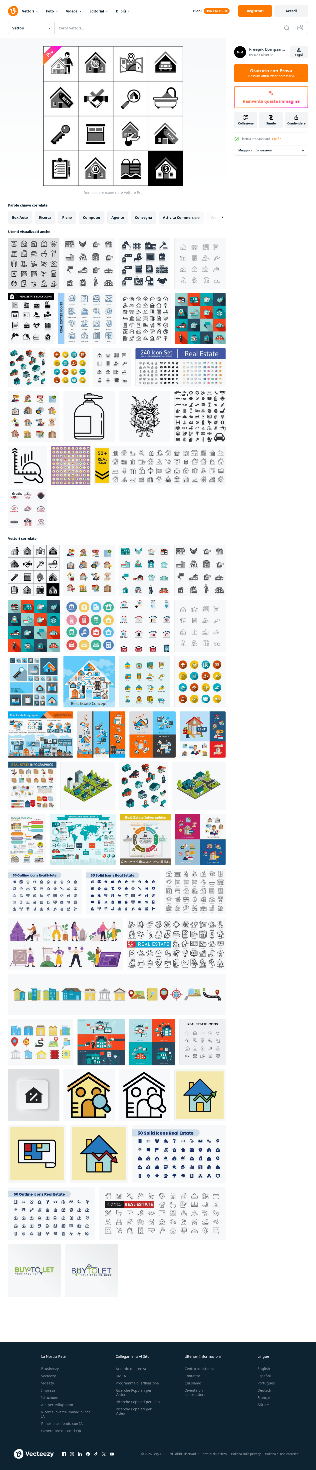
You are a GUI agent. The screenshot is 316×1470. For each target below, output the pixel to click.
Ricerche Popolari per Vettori (134, 1392)
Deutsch (264, 1390)
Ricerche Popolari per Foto (138, 1401)
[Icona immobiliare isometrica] (27, 367)
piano (67, 217)
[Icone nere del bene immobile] (144, 263)
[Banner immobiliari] (101, 734)
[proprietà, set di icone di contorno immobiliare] (145, 318)
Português (266, 1383)
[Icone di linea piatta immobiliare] (144, 681)
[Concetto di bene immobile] (89, 681)
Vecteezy (48, 1375)
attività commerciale (181, 217)
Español (264, 1375)
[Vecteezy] (13, 11)
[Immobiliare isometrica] (87, 786)
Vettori (28, 11)
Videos (71, 11)
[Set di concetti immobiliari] (203, 734)
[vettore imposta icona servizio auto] (200, 416)
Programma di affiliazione (137, 1383)
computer (91, 217)
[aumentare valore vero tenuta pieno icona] (200, 1095)
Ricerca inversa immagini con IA (66, 1414)
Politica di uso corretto (282, 1454)
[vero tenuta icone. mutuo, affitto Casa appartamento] (195, 891)
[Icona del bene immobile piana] (144, 570)
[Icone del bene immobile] (33, 681)
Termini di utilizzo (214, 1454)
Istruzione (49, 1397)
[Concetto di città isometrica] (199, 786)
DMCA (121, 1375)
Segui (299, 55)
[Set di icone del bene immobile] (89, 263)
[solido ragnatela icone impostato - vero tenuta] (123, 891)
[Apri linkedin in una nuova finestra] (80, 1454)
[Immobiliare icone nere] (33, 570)
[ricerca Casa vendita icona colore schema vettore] (89, 1095)
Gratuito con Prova (271, 73)
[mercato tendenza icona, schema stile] (27, 465)
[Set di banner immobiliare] (101, 1042)
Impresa (48, 1390)
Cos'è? (276, 139)
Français (265, 1397)
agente (117, 217)
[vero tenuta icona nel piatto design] (145, 626)
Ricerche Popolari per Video (134, 1411)
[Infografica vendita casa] (27, 839)
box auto (20, 217)
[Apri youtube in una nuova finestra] (112, 1454)
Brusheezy (50, 1368)
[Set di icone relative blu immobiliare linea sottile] (87, 318)
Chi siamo (193, 1383)
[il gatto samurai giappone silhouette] (144, 416)
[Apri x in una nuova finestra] (104, 1454)
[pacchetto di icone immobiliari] (180, 367)
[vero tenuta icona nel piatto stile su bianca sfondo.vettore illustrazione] (90, 626)
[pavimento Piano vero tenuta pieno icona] (37, 1154)
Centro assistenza (199, 1368)
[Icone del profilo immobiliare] (200, 263)
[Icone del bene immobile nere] (31, 318)
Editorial (96, 11)
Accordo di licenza (131, 1368)
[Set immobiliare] (152, 734)
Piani (197, 10)
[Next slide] (218, 218)
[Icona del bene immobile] (200, 318)
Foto (50, 11)
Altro (262, 1405)
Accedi (291, 10)
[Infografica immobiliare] (40, 734)
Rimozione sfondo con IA (62, 1423)
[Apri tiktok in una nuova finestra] (96, 1454)
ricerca (45, 217)
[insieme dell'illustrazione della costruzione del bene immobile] (40, 1042)
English (264, 1368)
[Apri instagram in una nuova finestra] (72, 1454)
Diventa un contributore (195, 1392)
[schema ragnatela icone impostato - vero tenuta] (45, 891)
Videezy (47, 1383)
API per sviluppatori (57, 1404)
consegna (143, 217)
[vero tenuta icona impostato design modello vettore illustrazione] (117, 994)
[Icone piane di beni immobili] (69, 367)
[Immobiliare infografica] (145, 839)
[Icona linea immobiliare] (33, 263)
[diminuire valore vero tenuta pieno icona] (99, 1154)
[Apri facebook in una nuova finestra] (64, 1454)
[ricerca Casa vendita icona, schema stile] (144, 1095)
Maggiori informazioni (255, 150)
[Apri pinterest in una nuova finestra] (88, 1454)
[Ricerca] (287, 28)
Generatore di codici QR (61, 1430)
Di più (121, 11)
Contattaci (193, 1375)
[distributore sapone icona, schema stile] (89, 416)
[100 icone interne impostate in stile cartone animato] (70, 465)
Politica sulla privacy (246, 1454)
